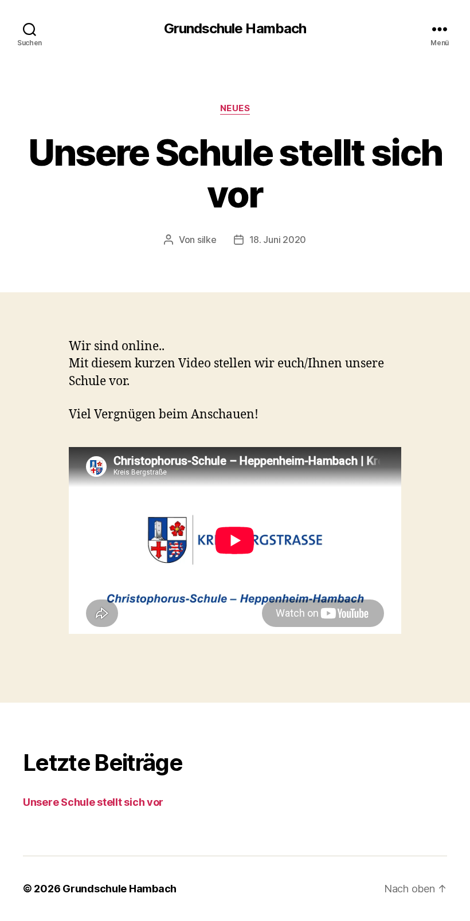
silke (207, 239)
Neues (235, 108)
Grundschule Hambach (235, 29)
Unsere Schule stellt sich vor (93, 802)
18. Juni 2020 (278, 239)
